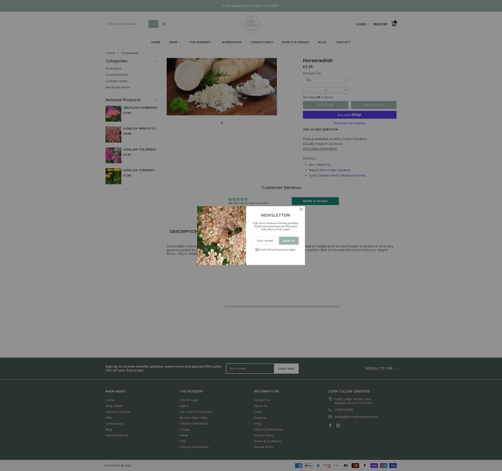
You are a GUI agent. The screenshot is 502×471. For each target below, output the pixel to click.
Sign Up (289, 240)
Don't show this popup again (277, 249)
